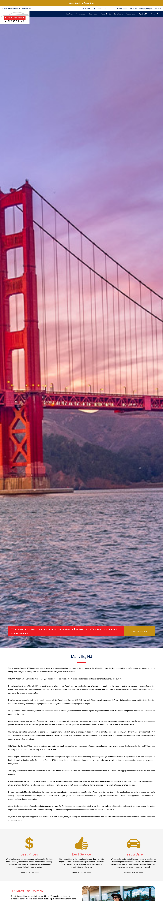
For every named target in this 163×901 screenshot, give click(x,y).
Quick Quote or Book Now (81, 3)
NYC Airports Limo (11, 9)
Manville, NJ (26, 9)
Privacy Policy (156, 14)
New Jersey (93, 14)
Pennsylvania (106, 14)
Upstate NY (143, 14)
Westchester (131, 14)
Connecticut (80, 14)
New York (69, 14)
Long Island (118, 14)
